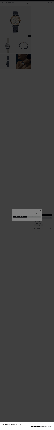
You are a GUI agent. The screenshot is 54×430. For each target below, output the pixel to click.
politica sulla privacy (9, 427)
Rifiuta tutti (42, 426)
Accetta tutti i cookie (35, 426)
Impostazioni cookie (48, 426)
